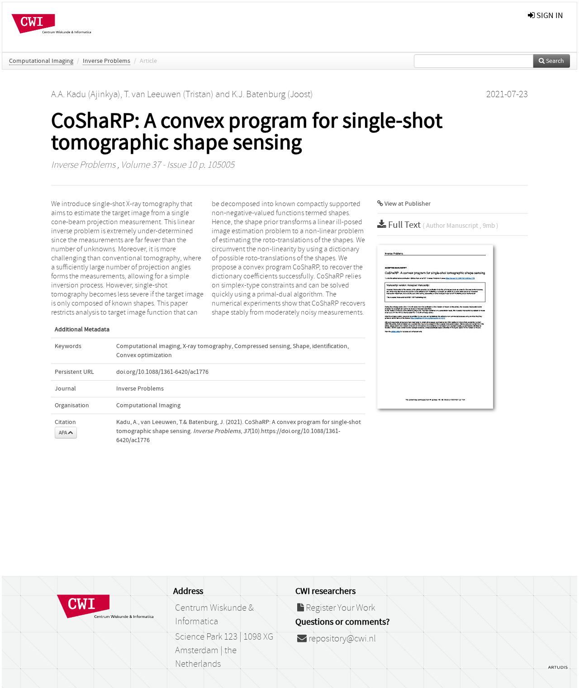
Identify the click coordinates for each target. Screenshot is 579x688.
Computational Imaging (41, 61)
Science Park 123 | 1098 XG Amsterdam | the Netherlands (224, 650)
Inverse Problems (106, 61)
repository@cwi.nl (341, 638)
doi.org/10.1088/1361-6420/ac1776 (162, 372)
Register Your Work (339, 608)
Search (554, 61)
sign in (549, 15)
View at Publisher (407, 203)
